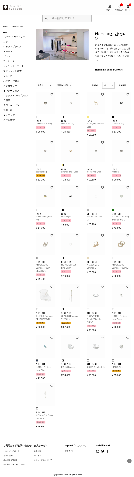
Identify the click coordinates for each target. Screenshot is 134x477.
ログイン (37, 455)
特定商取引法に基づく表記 (14, 464)
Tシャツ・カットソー (14, 36)
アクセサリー (10, 85)
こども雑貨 (9, 120)
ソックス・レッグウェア (15, 95)
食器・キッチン (11, 105)
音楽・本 (7, 110)
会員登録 (37, 451)
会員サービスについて (43, 460)
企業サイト (69, 451)
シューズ (7, 76)
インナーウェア (11, 90)
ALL (5, 32)
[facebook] (107, 451)
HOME (5, 26)
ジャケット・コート (13, 66)
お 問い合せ (8, 455)
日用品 (6, 100)
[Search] (46, 18)
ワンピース (9, 61)
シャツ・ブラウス (12, 46)
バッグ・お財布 (11, 80)
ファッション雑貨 (12, 71)
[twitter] (102, 451)
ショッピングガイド (11, 451)
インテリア (9, 115)
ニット (6, 41)
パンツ (6, 56)
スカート (7, 51)
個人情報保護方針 (10, 460)
